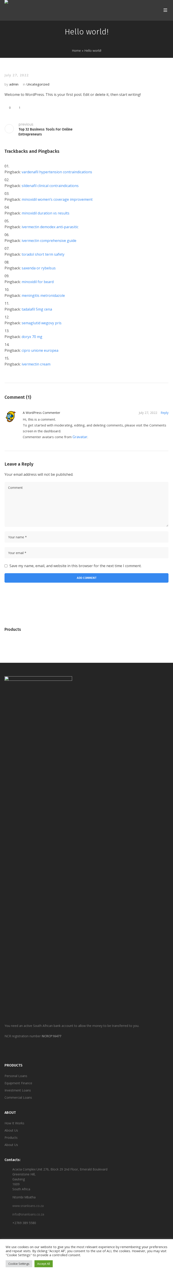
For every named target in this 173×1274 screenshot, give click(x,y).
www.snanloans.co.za (28, 1206)
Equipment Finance (18, 1083)
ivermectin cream (36, 364)
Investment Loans (18, 1090)
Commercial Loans (18, 1097)
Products (11, 1137)
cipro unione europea (40, 350)
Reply (164, 412)
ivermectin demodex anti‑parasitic (50, 226)
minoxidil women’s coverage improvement (57, 199)
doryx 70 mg (32, 336)
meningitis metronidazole (43, 295)
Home (76, 50)
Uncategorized (37, 84)
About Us (11, 1130)
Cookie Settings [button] (19, 1264)
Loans (22, 1076)
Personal (11, 1076)
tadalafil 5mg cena (37, 309)
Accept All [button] (43, 1264)
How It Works (14, 1123)
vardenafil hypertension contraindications (57, 171)
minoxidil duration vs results (45, 213)
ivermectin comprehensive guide (49, 240)
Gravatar (80, 436)
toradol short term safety (43, 254)
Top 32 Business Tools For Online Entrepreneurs (45, 131)
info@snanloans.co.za (28, 1214)
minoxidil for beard (38, 281)
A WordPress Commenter (41, 412)
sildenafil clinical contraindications (50, 185)
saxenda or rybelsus (39, 268)
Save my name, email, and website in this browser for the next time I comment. (75, 565)
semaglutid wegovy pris (41, 322)
